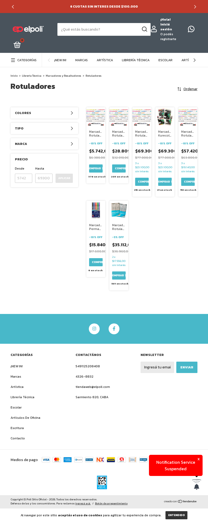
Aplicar (64, 178)
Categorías (27, 60)
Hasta (39, 168)
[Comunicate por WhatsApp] (191, 30)
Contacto (18, 438)
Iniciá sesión (166, 27)
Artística (105, 60)
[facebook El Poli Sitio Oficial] (114, 328)
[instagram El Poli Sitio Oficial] (94, 328)
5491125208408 (88, 366)
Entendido (176, 515)
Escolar (165, 60)
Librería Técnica (136, 60)
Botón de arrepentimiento (111, 503)
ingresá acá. (83, 503)
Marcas (81, 60)
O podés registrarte (168, 36)
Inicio (14, 76)
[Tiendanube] (180, 502)
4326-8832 (84, 376)
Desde (19, 168)
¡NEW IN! (60, 60)
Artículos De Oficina (25, 417)
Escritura (17, 428)
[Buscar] (144, 29)
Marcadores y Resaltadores (63, 76)
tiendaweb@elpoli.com (93, 386)
